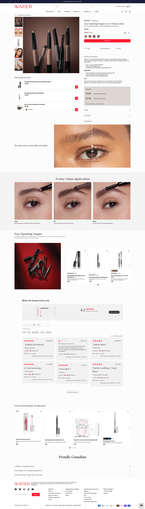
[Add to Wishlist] (77, 18)
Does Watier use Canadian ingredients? (72, 471)
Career (50, 499)
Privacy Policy (87, 497)
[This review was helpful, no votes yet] (47, 356)
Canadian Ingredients (54, 497)
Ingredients (107, 121)
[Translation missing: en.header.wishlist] (126, 12)
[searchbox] (27, 325)
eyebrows (48, 332)
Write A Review (114, 312)
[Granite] (98, 36)
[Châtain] (89, 36)
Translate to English (31, 353)
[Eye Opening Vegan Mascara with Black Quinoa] (77, 259)
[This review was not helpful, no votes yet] (50, 356)
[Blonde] (85, 36)
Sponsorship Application (90, 501)
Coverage (107, 116)
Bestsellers (50, 11)
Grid (125, 32)
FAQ (85, 495)
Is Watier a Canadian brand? (72, 466)
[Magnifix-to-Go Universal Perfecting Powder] (87, 423)
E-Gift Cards (68, 491)
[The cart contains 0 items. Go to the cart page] (129, 12)
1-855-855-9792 (107, 491)
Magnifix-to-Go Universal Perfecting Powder (86, 440)
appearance (35, 332)
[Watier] (23, 6)
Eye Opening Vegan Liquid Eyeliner (34, 93)
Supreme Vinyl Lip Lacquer (23, 439)
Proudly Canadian (120, 6)
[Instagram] (24, 489)
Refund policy (48, 505)
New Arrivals (68, 493)
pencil (42, 332)
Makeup (67, 11)
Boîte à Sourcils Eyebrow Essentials (35, 104)
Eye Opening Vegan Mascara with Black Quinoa (38, 81)
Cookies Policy (88, 499)
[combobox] (42, 325)
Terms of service (62, 505)
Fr (129, 6)
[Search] (74, 6)
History (50, 491)
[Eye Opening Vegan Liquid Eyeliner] (99, 259)
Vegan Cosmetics (53, 495)
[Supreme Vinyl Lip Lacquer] (29, 423)
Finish (107, 110)
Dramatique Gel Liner (108, 441)
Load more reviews (72, 392)
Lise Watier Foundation (54, 493)
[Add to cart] (76, 86)
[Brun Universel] (94, 36)
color (24, 332)
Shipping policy (69, 505)
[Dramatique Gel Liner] (116, 423)
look (29, 332)
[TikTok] (28, 489)
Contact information (77, 505)
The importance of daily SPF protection (72, 475)
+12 (113, 438)
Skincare (77, 11)
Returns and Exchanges (90, 493)
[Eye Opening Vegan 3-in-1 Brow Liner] (120, 259)
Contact (105, 493)
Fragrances (87, 11)
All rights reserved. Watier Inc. (21, 505)
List (129, 32)
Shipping (86, 491)
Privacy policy (55, 505)
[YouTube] (32, 489)
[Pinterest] (20, 489)
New (59, 11)
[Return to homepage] (22, 484)
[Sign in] (122, 12)
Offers (97, 11)
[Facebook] (15, 489)
